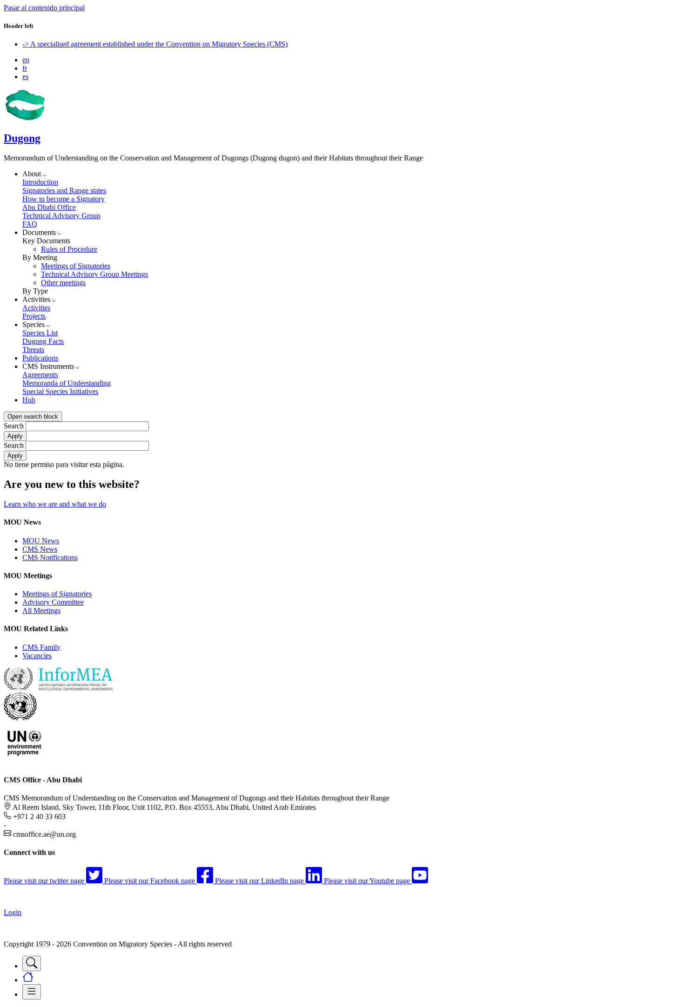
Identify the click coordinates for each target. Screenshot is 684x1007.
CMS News (39, 549)
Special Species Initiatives (60, 391)
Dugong (22, 138)
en (25, 60)
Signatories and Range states (64, 190)
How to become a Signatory (63, 199)
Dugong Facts (43, 341)
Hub (28, 400)
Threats (33, 349)
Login (12, 912)
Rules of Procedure (69, 249)
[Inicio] (25, 118)
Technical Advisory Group (61, 216)
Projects (34, 316)
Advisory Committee (53, 602)
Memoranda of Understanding (66, 383)
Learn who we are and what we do (55, 504)
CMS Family (41, 647)
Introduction (40, 182)
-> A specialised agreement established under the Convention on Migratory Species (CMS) (155, 44)
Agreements (40, 375)
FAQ (29, 224)
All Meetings (41, 610)
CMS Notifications (50, 557)
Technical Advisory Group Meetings (94, 274)
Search (14, 426)
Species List (40, 333)
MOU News (40, 541)
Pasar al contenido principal (44, 8)
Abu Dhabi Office (49, 207)
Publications (40, 358)
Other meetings (63, 283)
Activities (36, 308)
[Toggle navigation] (31, 963)
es (25, 76)
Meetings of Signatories (75, 266)
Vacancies (37, 656)
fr (24, 68)
